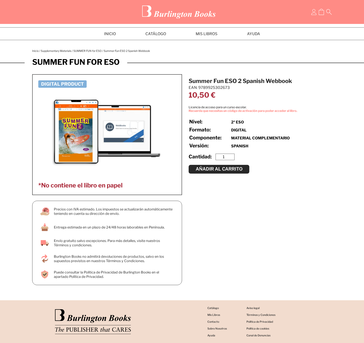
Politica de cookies (257, 328)
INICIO (110, 34)
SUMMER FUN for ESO (87, 50)
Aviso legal (253, 308)
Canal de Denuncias (258, 335)
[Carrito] (321, 12)
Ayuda (211, 335)
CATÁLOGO (155, 34)
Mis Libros (213, 314)
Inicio (35, 50)
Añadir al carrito (219, 169)
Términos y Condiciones (260, 314)
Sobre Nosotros (217, 328)
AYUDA (253, 34)
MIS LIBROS (206, 34)
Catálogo (213, 308)
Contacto (213, 321)
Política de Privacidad (259, 321)
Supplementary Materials (56, 50)
